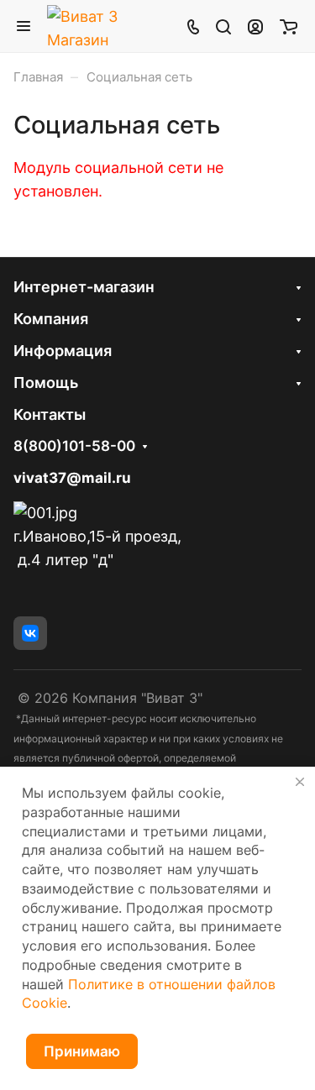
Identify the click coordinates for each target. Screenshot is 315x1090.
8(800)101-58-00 (74, 446)
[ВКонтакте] (30, 633)
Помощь (45, 382)
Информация (62, 350)
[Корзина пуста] (288, 26)
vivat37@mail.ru (72, 477)
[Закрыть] (300, 782)
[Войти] (255, 26)
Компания (50, 319)
